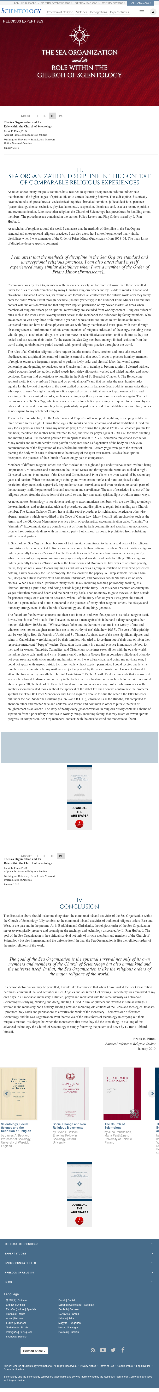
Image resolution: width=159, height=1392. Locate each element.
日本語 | (16, 1322)
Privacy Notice (88, 1365)
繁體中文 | (16, 1300)
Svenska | (16, 1336)
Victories (81, 12)
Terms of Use (106, 1365)
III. (52, 856)
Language (11, 1294)
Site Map (20, 1369)
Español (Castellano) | (76, 1304)
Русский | (68, 1332)
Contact (8, 1369)
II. (44, 116)
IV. (61, 116)
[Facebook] (122, 1350)
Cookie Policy (125, 1365)
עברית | (14, 1318)
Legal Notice (143, 1365)
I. (38, 116)
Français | (15, 1313)
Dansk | (67, 1300)
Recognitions (98, 12)
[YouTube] (103, 1350)
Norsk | (68, 1327)
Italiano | (66, 1318)
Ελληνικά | (68, 1313)
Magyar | (69, 1322)
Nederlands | (17, 1327)
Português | (19, 1332)
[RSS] (93, 1350)
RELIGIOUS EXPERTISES (23, 21)
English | (15, 1304)
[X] (113, 1350)
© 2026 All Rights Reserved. (40, 1365)
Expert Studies (119, 12)
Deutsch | (68, 1309)
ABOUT (26, 116)
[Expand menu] (79, 1244)
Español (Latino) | (21, 1309)
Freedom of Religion (60, 12)
